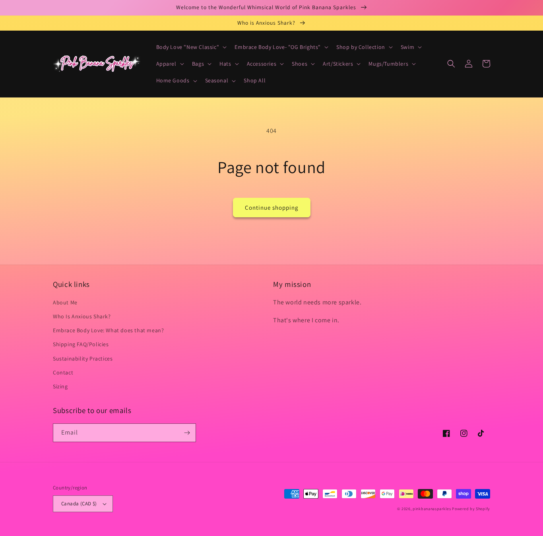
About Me (65, 302)
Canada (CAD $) (79, 503)
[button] (190, 47)
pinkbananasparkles (432, 508)
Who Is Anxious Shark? (82, 316)
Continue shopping (272, 207)
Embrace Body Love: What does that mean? (108, 330)
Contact (63, 372)
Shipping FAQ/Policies (81, 344)
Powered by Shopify (471, 508)
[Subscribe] (187, 432)
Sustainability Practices (82, 358)
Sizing (60, 386)
